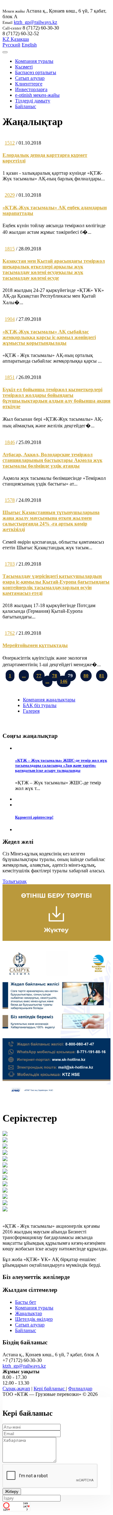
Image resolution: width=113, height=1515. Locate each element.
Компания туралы (34, 61)
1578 (10, 500)
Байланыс (25, 106)
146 (63, 681)
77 (38, 675)
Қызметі (24, 66)
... (24, 675)
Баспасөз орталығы (35, 72)
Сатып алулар (30, 78)
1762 (10, 633)
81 (101, 675)
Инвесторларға (31, 89)
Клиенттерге (28, 83)
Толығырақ (15, 881)
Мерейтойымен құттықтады (35, 645)
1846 (10, 442)
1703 (10, 564)
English (29, 44)
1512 (10, 142)
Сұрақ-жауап (16, 1388)
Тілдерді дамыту (32, 100)
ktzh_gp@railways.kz (35, 22)
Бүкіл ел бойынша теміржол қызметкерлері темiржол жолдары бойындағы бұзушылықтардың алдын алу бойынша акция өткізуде (56, 398)
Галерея (31, 711)
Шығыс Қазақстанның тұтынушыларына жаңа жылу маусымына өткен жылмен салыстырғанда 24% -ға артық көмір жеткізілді (51, 521)
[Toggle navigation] (5, 52)
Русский (11, 44)
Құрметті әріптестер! (34, 817)
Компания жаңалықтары (49, 699)
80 (86, 675)
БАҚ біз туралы (39, 705)
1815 (10, 248)
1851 (10, 377)
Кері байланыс (50, 1388)
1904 (10, 319)
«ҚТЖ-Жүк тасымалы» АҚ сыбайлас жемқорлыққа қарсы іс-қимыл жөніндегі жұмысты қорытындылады (49, 337)
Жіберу (12, 1491)
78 (54, 675)
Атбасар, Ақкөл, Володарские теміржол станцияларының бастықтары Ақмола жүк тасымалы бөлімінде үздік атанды (52, 460)
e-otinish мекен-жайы (37, 95)
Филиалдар (80, 1388)
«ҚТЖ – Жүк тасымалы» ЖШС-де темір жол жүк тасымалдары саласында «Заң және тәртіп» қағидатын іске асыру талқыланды (61, 765)
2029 (10, 195)
